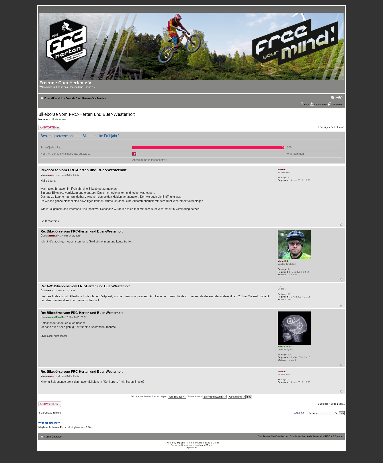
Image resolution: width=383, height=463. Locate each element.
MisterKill (52, 235)
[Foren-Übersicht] (192, 45)
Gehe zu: (299, 413)
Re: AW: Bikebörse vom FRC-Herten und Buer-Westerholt (85, 286)
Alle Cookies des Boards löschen (288, 436)
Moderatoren (59, 119)
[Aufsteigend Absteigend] (240, 396)
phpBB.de (206, 445)
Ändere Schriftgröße (339, 97)
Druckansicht (332, 97)
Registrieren (320, 104)
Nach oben (341, 224)
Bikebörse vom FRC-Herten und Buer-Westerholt (86, 114)
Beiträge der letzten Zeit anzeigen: (149, 396)
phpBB (180, 442)
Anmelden (337, 104)
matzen (51, 175)
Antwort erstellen (47, 126)
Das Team (263, 436)
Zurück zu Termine (51, 412)
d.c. (49, 290)
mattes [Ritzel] (55, 317)
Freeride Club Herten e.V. (80, 98)
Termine (101, 98)
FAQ (306, 104)
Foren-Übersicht (53, 98)
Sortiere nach (195, 396)
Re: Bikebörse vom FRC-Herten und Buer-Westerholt (82, 231)
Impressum (191, 447)
